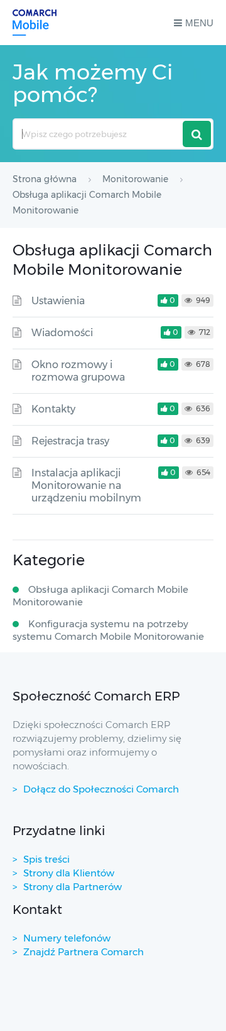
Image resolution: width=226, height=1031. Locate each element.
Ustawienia (58, 301)
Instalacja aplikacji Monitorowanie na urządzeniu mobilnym (86, 485)
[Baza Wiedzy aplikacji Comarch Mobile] (34, 22)
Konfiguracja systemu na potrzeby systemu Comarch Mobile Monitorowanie (108, 630)
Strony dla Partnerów (72, 887)
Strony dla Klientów (68, 873)
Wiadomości (62, 333)
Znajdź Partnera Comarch (83, 952)
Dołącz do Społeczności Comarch (101, 789)
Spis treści (46, 859)
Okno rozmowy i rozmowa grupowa (78, 371)
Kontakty (53, 409)
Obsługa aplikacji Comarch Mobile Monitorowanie (100, 595)
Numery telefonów (66, 938)
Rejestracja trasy (70, 441)
